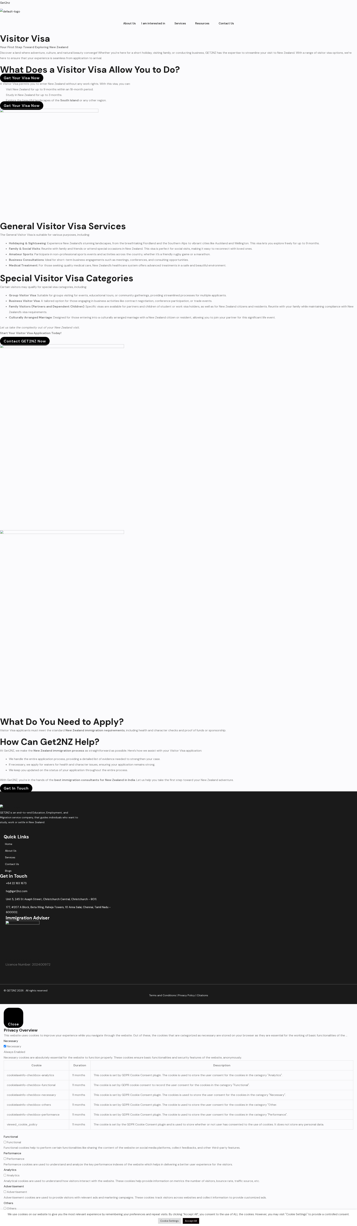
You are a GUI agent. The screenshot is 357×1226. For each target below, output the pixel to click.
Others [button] (8, 1203)
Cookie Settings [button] (169, 1220)
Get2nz (5, 3)
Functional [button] (11, 1137)
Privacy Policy (186, 995)
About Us (129, 23)
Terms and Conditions (162, 995)
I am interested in (153, 23)
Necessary (14, 1046)
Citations (202, 995)
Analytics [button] (10, 1170)
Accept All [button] (191, 1220)
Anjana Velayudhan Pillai (23, 959)
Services (180, 23)
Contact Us (226, 23)
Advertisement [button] (14, 1186)
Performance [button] (12, 1153)
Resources (202, 23)
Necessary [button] (11, 1041)
